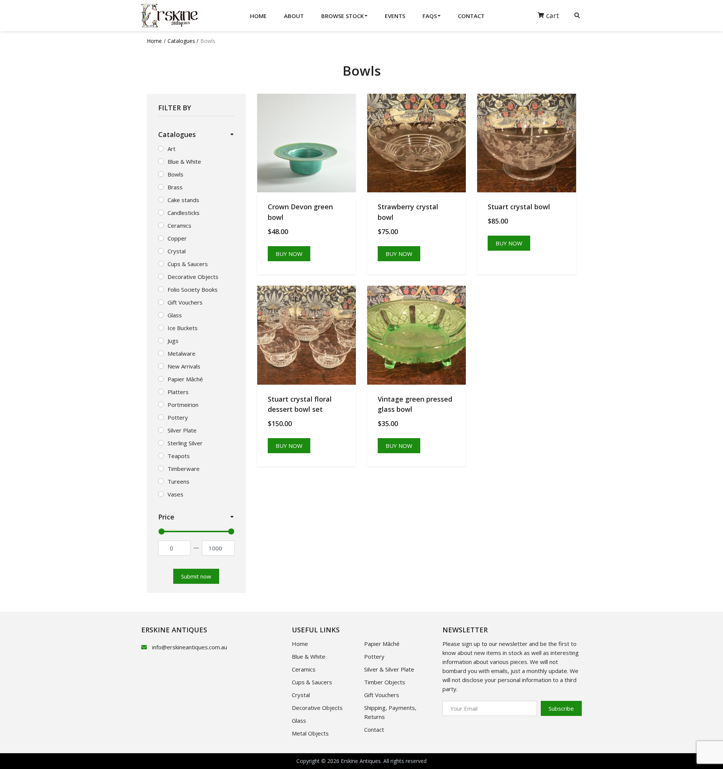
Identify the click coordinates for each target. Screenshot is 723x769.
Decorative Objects (193, 276)
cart (553, 15)
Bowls (175, 174)
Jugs (173, 340)
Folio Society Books (193, 289)
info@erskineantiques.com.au (189, 647)
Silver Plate (182, 430)
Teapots (179, 456)
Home (258, 16)
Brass (175, 187)
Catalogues (181, 40)
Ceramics (179, 225)
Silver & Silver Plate (389, 669)
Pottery (178, 417)
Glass (175, 315)
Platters (178, 392)
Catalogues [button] (177, 134)
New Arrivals (184, 366)
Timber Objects (384, 682)
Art (171, 148)
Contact (471, 16)
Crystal (177, 251)
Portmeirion (183, 404)
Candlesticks (184, 212)
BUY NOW (289, 253)
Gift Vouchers (185, 302)
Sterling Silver (185, 443)
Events (395, 16)
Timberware (184, 468)
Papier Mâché (185, 379)
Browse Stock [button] (342, 16)
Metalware (181, 353)
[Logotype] (169, 15)
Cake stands (183, 200)
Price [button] (166, 516)
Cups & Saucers (188, 264)
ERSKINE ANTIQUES (174, 629)
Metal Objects (310, 733)
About (294, 16)
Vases (175, 494)
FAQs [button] (430, 16)
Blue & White (184, 161)
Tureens (178, 481)
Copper (177, 238)
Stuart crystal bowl (519, 206)
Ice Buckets (183, 328)
